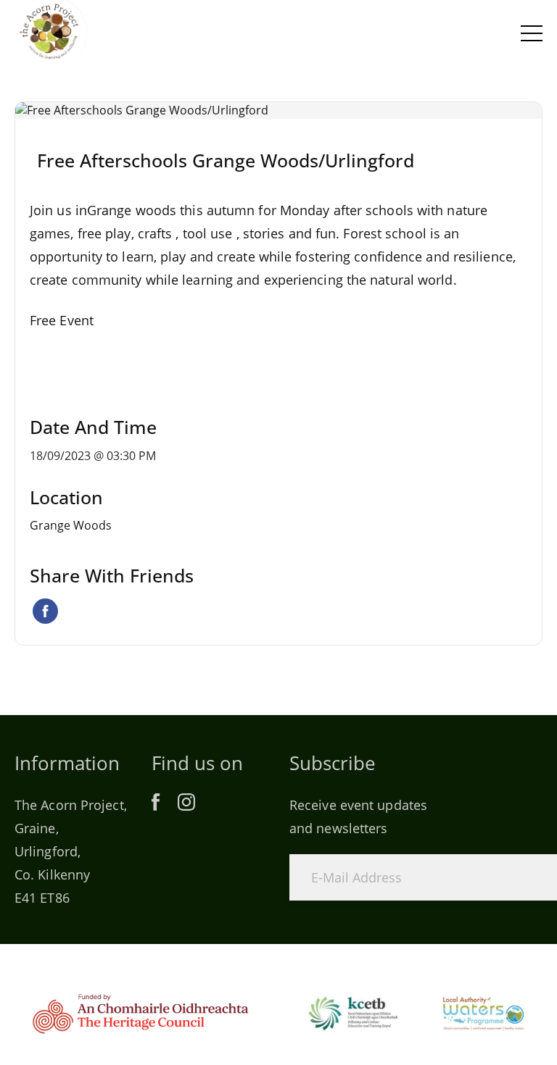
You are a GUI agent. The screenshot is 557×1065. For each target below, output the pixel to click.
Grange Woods (71, 525)
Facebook (45, 611)
